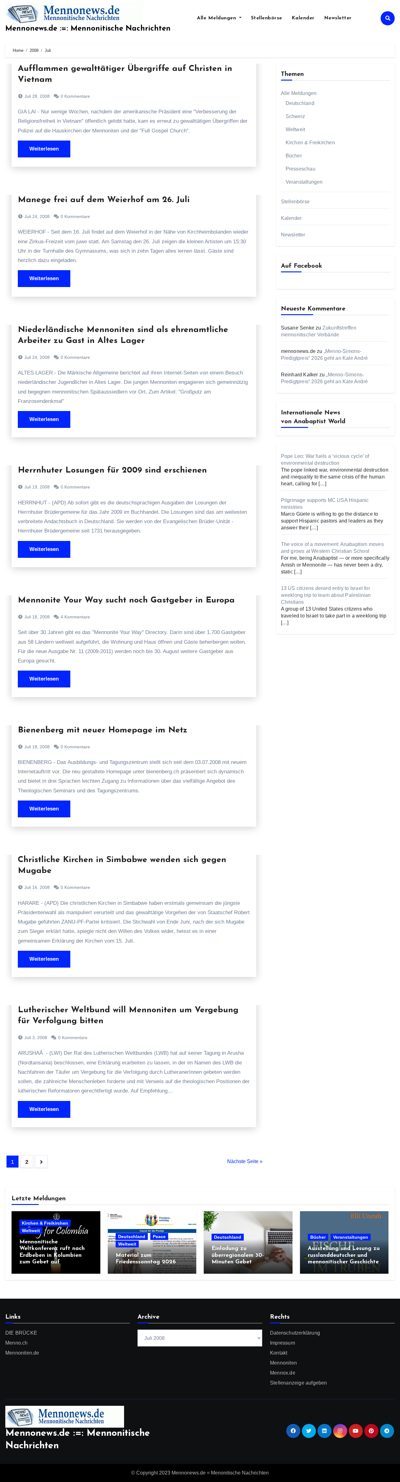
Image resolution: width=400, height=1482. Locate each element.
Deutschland (300, 103)
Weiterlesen (44, 149)
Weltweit (295, 129)
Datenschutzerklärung (295, 1333)
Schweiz (295, 116)
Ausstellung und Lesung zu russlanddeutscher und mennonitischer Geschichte (344, 1255)
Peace (159, 1236)
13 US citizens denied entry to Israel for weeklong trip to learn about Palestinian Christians (326, 595)
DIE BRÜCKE (21, 1333)
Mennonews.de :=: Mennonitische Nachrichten (88, 28)
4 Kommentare (75, 616)
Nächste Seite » (244, 1161)
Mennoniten (283, 1363)
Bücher (294, 155)
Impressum (282, 1343)
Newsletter (338, 18)
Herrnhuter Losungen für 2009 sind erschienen (112, 470)
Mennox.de (282, 1372)
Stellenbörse (266, 18)
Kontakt (278, 1353)
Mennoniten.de (22, 1353)
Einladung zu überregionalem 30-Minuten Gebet (238, 1255)
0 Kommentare (75, 96)
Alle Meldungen (217, 18)
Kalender (303, 18)
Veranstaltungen (304, 182)
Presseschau (300, 168)
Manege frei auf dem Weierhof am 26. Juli (104, 200)
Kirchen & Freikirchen (310, 142)
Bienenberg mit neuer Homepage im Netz (103, 730)
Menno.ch (16, 1343)
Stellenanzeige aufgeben (298, 1382)
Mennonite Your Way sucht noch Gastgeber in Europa (126, 600)
